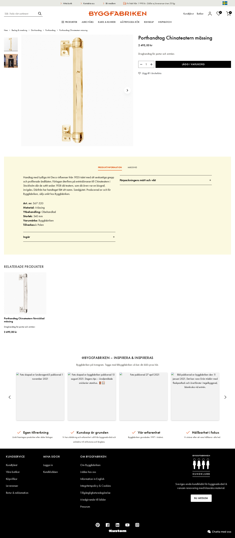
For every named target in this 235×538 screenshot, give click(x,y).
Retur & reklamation (17, 493)
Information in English (92, 479)
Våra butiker (13, 472)
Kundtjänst (11, 465)
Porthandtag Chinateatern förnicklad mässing (24, 320)
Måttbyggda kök (130, 22)
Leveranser (12, 485)
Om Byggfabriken (90, 465)
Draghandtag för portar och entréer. (19, 326)
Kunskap (149, 22)
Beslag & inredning (19, 30)
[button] (127, 90)
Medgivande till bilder (93, 499)
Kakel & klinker (106, 22)
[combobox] (20, 13)
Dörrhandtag (36, 30)
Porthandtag (50, 30)
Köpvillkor (11, 479)
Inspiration (165, 22)
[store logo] (117, 13)
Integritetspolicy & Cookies (95, 485)
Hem (6, 30)
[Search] (40, 13)
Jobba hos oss (88, 472)
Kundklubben (50, 472)
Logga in (48, 465)
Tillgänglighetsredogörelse (95, 493)
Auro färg (88, 22)
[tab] (69, 237)
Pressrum (85, 506)
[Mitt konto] (210, 13)
